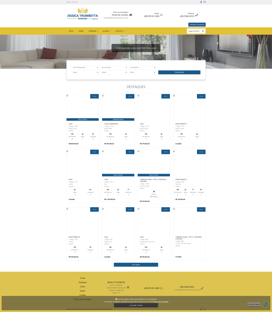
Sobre (81, 31)
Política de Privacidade (160, 302)
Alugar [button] (106, 31)
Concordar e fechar (136, 305)
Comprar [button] (92, 31)
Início (71, 31)
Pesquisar (179, 72)
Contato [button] (119, 31)
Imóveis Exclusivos (197, 24)
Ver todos (136, 264)
